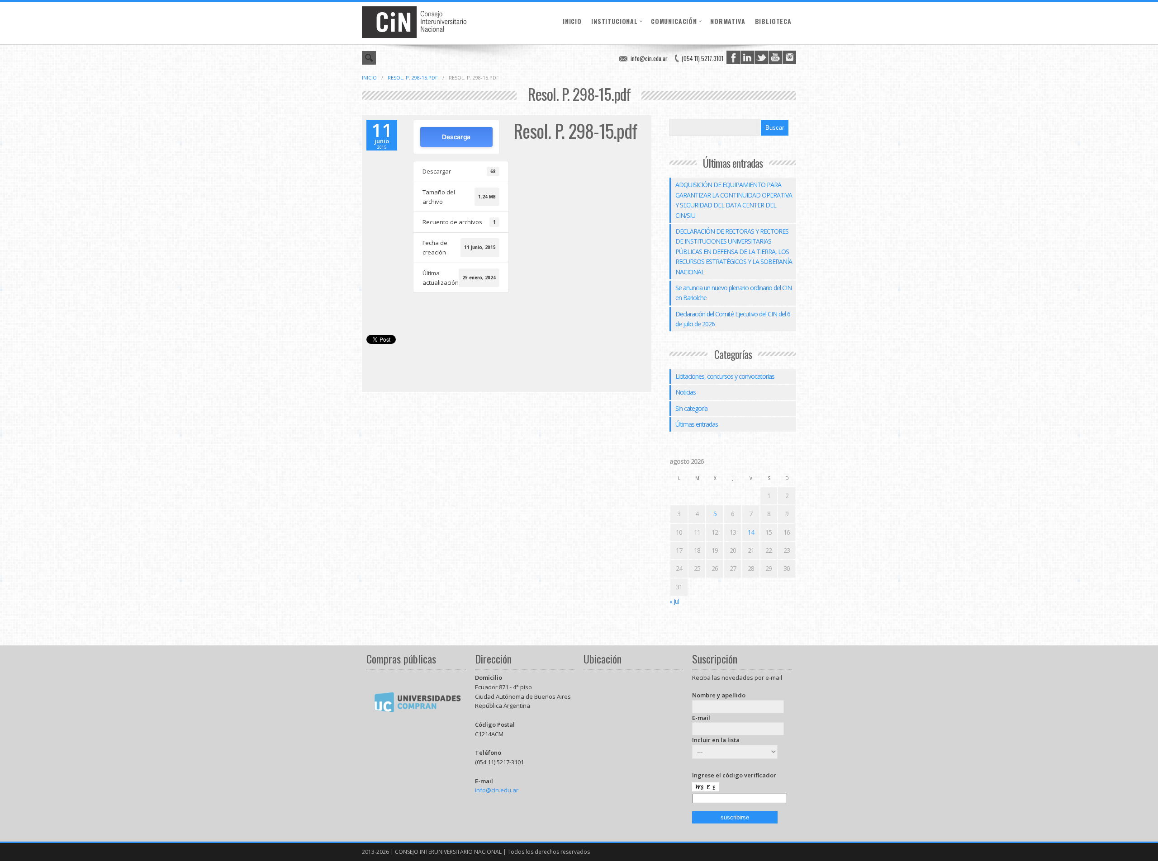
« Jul (674, 601)
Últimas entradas (696, 424)
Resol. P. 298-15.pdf (413, 77)
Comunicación (674, 21)
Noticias (685, 392)
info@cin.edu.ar (649, 58)
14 (751, 532)
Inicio (572, 21)
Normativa (727, 21)
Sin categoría (691, 408)
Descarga (456, 137)
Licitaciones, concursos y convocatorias (724, 376)
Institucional (614, 21)
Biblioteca (773, 21)
